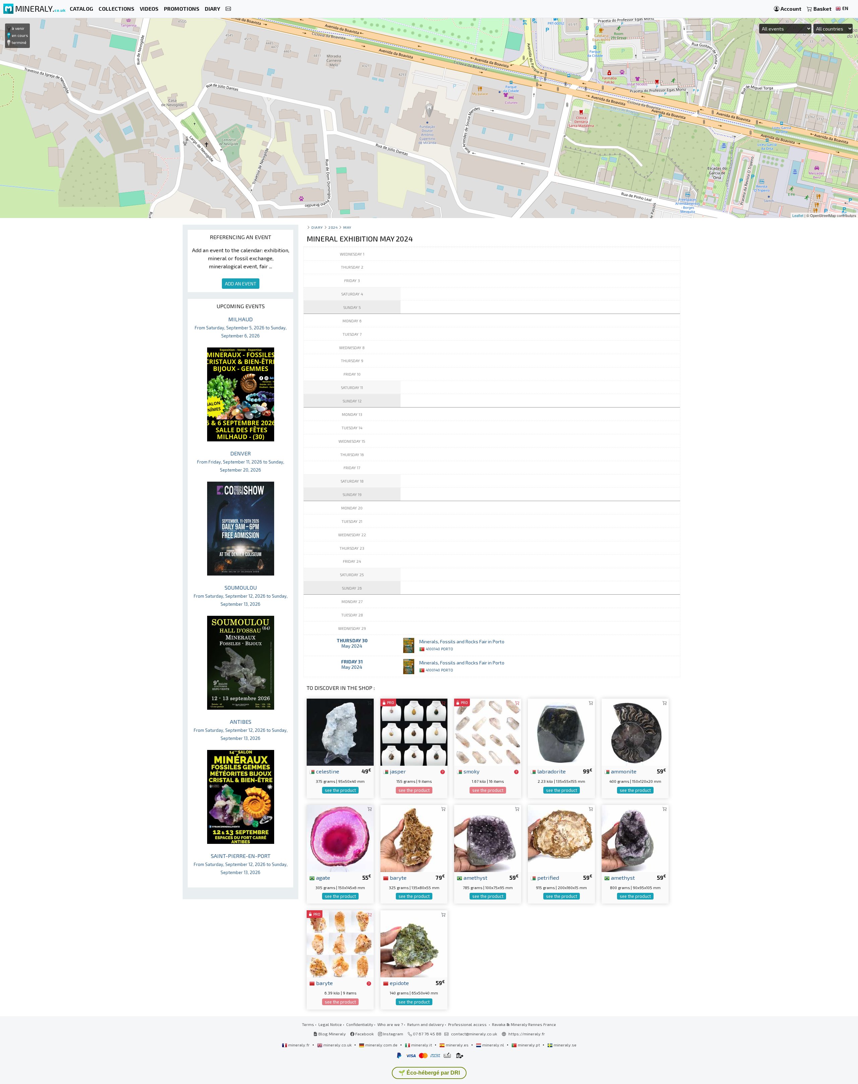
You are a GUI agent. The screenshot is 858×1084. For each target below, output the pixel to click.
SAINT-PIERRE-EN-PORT (241, 864)
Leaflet (797, 215)
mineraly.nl (493, 1044)
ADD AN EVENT (240, 283)
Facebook (364, 1033)
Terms (308, 1024)
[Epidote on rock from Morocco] (413, 943)
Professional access (468, 1024)
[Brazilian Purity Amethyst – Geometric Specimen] (635, 837)
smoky (471, 771)
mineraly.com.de (381, 1044)
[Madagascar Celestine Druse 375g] (340, 731)
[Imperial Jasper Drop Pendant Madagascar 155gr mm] (413, 731)
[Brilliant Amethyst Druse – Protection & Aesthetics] (487, 837)
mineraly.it (421, 1044)
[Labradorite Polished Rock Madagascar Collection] (561, 731)
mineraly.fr (299, 1044)
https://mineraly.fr (526, 1033)
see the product (340, 790)
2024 (333, 227)
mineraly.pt (529, 1044)
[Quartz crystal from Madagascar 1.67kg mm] (487, 731)
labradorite (551, 771)
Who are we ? (390, 1024)
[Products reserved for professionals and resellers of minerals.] (442, 771)
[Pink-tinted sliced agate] (340, 837)
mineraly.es (457, 1044)
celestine (327, 771)
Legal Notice (330, 1024)
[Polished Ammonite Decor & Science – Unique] (635, 731)
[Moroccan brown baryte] (413, 837)
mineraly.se (564, 1044)
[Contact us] (228, 9)
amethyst (474, 877)
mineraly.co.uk (337, 1044)
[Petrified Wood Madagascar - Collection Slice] (561, 837)
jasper (397, 771)
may (347, 227)
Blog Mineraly (331, 1033)
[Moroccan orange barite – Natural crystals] (340, 943)
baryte (397, 877)
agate (322, 877)
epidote (398, 982)
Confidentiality (359, 1024)
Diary (317, 227)
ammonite (623, 771)
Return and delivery (425, 1024)
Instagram (392, 1033)
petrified (547, 877)
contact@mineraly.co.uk (474, 1033)
